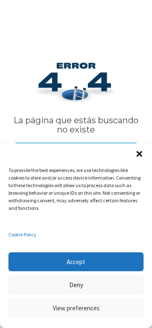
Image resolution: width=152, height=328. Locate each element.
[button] (139, 154)
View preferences (76, 308)
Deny (76, 285)
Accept (76, 262)
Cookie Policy (22, 234)
